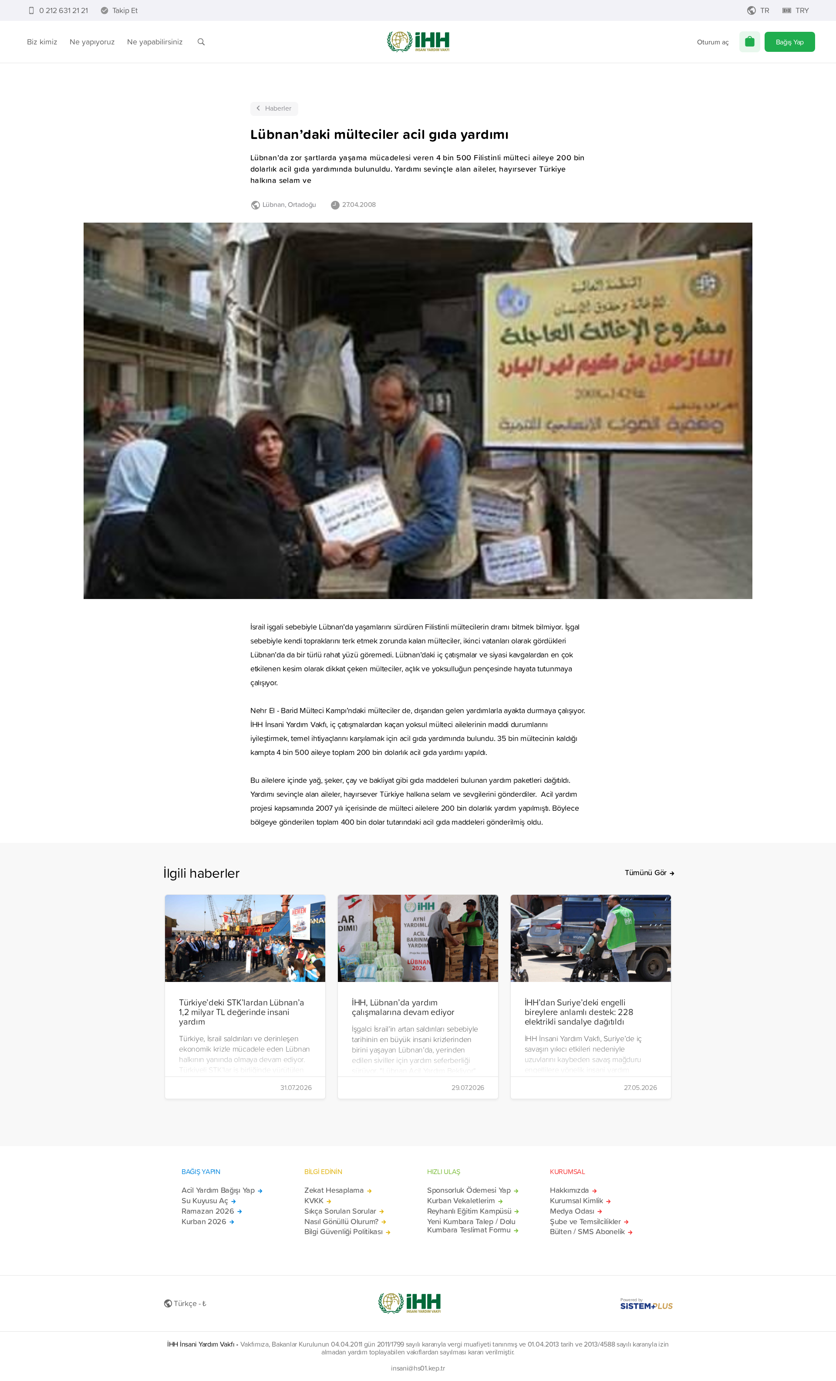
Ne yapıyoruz (92, 41)
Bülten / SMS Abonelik (587, 1231)
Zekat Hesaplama (334, 1190)
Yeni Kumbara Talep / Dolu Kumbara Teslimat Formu (471, 1226)
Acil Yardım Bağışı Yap (218, 1190)
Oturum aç (713, 42)
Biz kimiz (42, 41)
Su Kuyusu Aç (205, 1200)
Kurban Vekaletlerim (461, 1200)
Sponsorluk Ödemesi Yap (469, 1190)
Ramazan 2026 (208, 1211)
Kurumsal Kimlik (576, 1200)
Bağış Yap (790, 42)
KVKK (314, 1200)
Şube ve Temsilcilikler (585, 1221)
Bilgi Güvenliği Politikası (343, 1231)
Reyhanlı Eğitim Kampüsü (469, 1211)
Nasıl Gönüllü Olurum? (341, 1221)
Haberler (278, 108)
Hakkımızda (569, 1190)
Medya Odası (572, 1211)
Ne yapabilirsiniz (155, 41)
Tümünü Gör (646, 872)
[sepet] (749, 41)
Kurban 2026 (204, 1221)
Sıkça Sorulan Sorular (340, 1211)
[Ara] (201, 42)
